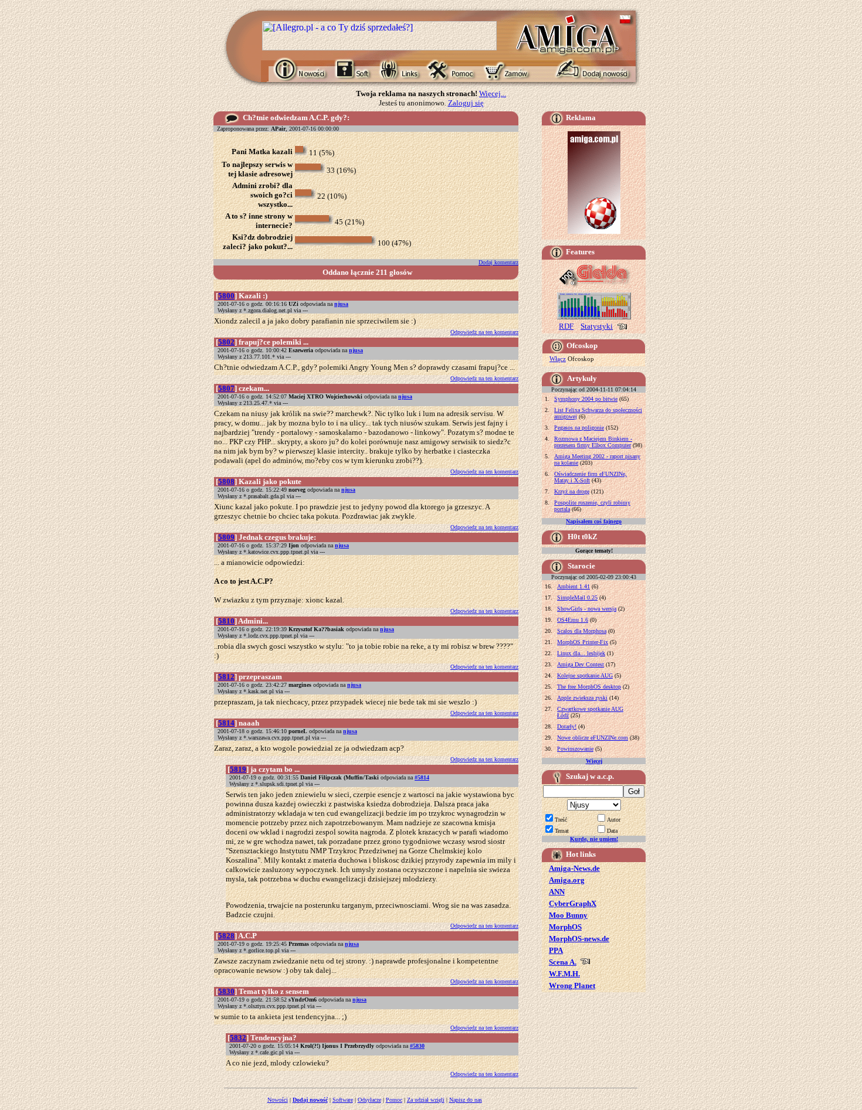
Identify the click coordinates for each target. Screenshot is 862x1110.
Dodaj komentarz (498, 262)
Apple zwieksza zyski (582, 697)
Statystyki (597, 326)
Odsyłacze (369, 1100)
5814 (226, 723)
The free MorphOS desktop (589, 686)
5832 (238, 1037)
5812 (226, 676)
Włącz (557, 358)
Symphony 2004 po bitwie (585, 399)
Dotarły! (566, 726)
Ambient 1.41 (573, 586)
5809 (226, 537)
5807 (226, 388)
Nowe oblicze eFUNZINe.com (592, 737)
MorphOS (565, 926)
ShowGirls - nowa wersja (586, 608)
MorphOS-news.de (579, 938)
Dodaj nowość (310, 1100)
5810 (226, 621)
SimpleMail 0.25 (577, 597)
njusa (341, 304)
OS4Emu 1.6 (572, 620)
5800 (226, 295)
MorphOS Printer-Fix (582, 642)
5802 (226, 342)
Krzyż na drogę (571, 491)
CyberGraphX (572, 903)
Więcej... (492, 93)
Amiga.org (567, 880)
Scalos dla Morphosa (581, 631)
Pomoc (394, 1100)
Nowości (277, 1100)
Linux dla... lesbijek (581, 653)
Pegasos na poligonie (579, 427)
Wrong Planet (572, 985)
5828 (226, 935)
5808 (226, 481)
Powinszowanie (575, 748)
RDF (566, 326)
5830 (226, 991)
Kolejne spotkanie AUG (585, 675)
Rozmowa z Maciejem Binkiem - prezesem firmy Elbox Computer (593, 441)
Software (342, 1100)
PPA (556, 950)
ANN (557, 891)
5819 (238, 769)
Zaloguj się (466, 102)
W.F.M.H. (564, 973)
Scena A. (562, 962)
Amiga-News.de (574, 868)
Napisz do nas (465, 1100)
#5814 (422, 777)
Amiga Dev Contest (580, 664)
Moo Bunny (568, 915)
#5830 (417, 1046)
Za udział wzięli (425, 1100)
